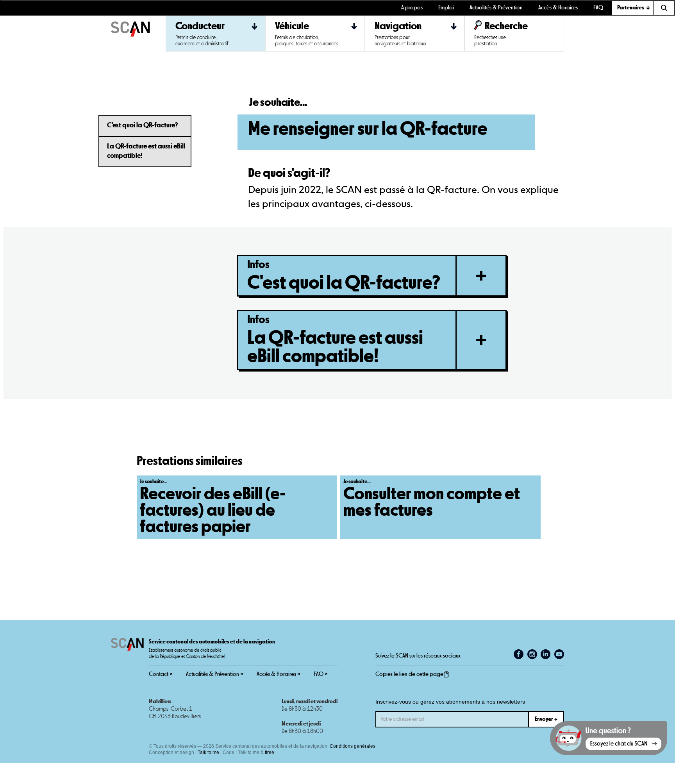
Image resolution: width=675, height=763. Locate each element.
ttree (269, 752)
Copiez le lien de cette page (409, 674)
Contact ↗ (160, 674)
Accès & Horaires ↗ (278, 674)
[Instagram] (532, 654)
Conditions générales (352, 746)
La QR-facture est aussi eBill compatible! (146, 151)
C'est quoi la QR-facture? (142, 125)
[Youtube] (559, 654)
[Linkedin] (545, 654)
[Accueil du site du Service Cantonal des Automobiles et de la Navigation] (138, 34)
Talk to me (208, 752)
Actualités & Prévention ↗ (214, 674)
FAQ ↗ (320, 674)
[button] (632, 8)
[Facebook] (518, 654)
